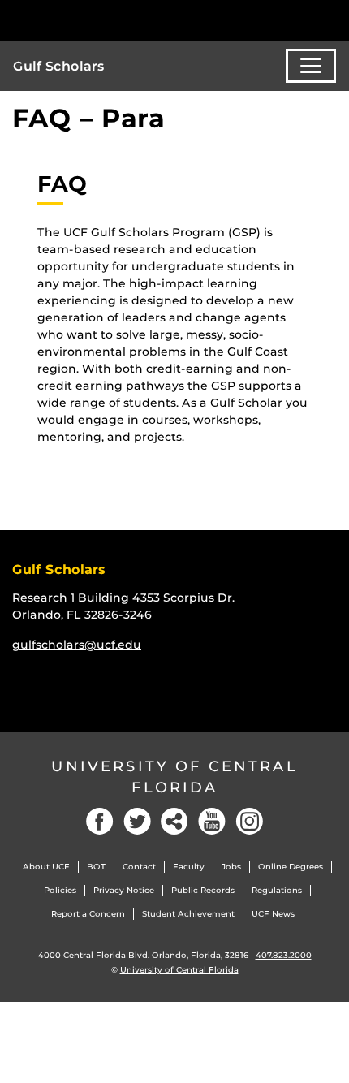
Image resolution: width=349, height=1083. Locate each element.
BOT (96, 866)
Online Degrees (290, 866)
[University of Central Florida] (123, 19)
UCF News (273, 913)
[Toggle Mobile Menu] (333, 19)
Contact (139, 866)
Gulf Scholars (59, 66)
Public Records (203, 890)
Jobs (231, 866)
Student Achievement (188, 913)
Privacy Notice (123, 890)
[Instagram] (249, 821)
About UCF (46, 866)
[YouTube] (212, 821)
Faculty (189, 866)
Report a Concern (88, 913)
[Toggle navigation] (311, 66)
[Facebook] (100, 821)
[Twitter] (137, 821)
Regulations (277, 890)
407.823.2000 (284, 955)
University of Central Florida (174, 776)
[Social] (174, 821)
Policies (60, 890)
